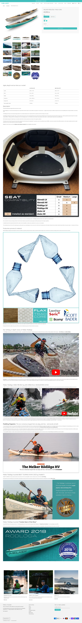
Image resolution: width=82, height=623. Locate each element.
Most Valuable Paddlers (48, 3)
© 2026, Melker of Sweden (6, 620)
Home (4, 5)
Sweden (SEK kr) (6, 618)
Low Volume (46, 16)
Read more (5, 599)
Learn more (30, 599)
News (56, 3)
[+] (47, 25)
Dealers (33, 3)
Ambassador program (32, 610)
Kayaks (30, 607)
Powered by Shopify (13, 620)
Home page (7, 5)
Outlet (37, 3)
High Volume (53, 16)
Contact (30, 611)
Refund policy (31, 612)
